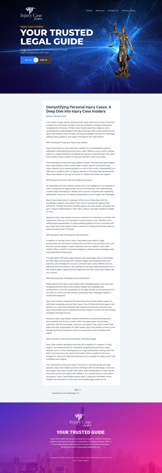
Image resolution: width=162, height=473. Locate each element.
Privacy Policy (129, 10)
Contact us (113, 10)
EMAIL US (43, 60)
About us (100, 10)
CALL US (28, 60)
